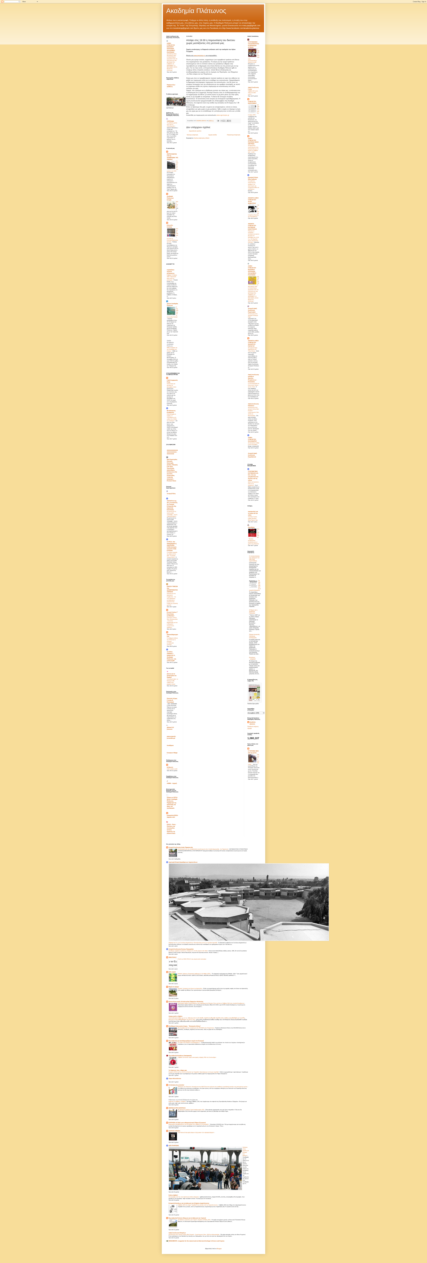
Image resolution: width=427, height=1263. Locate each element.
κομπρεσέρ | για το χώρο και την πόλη (253, 513)
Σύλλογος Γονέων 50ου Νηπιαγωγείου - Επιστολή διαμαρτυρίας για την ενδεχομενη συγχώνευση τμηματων (172, 622)
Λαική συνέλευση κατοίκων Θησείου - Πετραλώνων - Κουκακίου (253, 378)
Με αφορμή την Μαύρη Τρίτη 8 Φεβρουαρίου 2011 (191, 1109)
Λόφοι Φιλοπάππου (175, 1078)
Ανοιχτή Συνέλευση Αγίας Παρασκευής (181, 847)
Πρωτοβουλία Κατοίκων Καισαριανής (180, 1055)
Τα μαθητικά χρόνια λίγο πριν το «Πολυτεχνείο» (172, 124)
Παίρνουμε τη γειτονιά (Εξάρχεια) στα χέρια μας (183, 1100)
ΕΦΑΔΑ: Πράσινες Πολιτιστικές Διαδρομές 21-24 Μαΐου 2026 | (194, 973)
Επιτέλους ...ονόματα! (252, 658)
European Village (172, 753)
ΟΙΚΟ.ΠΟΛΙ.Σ (172, 957)
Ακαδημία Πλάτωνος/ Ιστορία (170, 198)
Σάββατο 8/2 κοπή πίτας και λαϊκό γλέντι (253, 92)
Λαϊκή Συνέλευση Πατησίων (177, 1233)
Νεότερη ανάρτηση (192, 135)
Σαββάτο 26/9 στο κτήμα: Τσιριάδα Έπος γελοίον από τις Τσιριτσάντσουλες (198, 1205)
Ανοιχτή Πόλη (171, 493)
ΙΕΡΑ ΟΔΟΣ (172, 972)
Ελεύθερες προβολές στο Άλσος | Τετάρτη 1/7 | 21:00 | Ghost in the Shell (188, 950)
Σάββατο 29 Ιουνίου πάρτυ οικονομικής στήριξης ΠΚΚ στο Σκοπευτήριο (197, 1057)
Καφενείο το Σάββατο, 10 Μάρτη (177, 1101)
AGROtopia (170, 121)
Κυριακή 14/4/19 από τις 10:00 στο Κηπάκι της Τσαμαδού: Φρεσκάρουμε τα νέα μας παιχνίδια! (194, 1072)
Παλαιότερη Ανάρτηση (233, 135)
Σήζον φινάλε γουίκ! (172, 769)
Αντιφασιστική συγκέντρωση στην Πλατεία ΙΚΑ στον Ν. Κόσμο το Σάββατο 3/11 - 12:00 (253, 149)
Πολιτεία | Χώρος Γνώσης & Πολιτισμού (172, 700)
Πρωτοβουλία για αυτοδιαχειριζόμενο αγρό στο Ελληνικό (186, 1041)
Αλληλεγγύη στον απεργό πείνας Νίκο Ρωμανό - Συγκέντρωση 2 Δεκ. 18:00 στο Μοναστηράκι (194, 1234)
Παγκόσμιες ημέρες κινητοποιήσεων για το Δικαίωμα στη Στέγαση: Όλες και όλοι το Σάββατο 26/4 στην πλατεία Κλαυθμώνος (211, 1003)
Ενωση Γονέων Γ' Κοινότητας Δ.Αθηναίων (172, 614)
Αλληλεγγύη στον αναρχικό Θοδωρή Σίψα (253, 315)
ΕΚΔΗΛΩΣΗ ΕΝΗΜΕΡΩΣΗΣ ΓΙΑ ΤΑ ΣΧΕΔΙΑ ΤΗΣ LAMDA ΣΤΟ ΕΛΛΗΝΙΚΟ (189, 1124)
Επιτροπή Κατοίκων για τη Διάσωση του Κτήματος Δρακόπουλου (189, 1203)
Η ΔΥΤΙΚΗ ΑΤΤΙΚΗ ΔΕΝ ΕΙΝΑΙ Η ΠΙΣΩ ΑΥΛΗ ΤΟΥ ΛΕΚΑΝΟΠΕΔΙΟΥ (196, 1132)
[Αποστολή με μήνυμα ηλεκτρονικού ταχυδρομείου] (222, 121)
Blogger (219, 1248)
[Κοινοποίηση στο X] (226, 121)
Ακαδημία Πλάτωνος (196, 10)
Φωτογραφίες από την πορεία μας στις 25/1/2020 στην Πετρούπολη (196, 1028)
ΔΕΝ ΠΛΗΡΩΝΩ (174, 1145)
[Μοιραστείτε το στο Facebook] (228, 121)
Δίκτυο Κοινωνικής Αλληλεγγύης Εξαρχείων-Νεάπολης (186, 1001)
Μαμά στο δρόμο (174, 987)
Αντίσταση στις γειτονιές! (176, 1085)
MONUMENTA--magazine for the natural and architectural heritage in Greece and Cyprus (196, 1241)
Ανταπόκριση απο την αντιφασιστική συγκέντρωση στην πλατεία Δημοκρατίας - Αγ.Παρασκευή (203, 849)
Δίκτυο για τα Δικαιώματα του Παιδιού (171, 675)
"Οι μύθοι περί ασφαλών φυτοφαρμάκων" (189, 1042)
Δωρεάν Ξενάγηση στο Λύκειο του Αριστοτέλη (190, 988)
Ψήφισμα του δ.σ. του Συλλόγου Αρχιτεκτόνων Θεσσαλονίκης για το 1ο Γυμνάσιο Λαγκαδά (193, 942)
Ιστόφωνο (170, 767)
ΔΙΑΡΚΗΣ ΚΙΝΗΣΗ (174, 1131)
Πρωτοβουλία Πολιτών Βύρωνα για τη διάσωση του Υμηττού (187, 1218)
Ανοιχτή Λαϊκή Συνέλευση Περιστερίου (252, 310)
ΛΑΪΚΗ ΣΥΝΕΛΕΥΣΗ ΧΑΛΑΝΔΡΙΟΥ (252, 439)
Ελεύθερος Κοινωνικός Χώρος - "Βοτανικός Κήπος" (185, 1026)
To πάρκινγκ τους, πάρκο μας (178, 1070)
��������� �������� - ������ (172, 452)
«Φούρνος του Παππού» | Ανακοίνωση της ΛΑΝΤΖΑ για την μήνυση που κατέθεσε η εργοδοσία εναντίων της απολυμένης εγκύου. (213, 1086)
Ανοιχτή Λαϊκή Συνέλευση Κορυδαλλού (252, 455)
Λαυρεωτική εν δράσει (175, 1016)
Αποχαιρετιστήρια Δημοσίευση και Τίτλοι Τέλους (252, 349)
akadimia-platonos (253, 723)
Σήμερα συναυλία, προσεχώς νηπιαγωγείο (254, 636)
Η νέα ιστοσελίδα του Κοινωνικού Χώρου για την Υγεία (253, 385)
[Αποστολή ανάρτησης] (218, 120)
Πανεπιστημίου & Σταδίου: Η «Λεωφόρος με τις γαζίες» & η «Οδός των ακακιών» (172, 417)
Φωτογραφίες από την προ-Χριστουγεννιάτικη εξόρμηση (184, 1197)
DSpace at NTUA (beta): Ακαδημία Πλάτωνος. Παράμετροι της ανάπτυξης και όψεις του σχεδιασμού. (172, 803)
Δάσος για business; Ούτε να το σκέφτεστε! (253, 483)
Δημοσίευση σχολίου (195, 131)
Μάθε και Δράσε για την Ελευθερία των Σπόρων (172, 349)
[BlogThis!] (224, 121)
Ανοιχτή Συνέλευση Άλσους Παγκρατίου (181, 949)
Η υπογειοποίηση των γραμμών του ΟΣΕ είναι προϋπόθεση (254, 558)
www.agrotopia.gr (200, 55)
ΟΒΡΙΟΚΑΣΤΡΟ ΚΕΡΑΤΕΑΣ (177, 1108)
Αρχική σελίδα (212, 135)
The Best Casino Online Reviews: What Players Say (253, 518)
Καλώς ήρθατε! (173, 1195)
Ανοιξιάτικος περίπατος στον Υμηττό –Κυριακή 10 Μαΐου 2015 (194, 1219)
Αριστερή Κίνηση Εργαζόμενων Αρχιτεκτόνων (183, 862)
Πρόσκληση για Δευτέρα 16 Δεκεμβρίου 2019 (171, 385)
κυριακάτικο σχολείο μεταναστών (170, 271)
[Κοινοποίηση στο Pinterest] (230, 121)
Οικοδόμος (251, 527)
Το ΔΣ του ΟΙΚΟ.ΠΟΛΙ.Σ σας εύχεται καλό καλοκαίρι (192, 959)
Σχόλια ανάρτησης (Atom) (201, 138)
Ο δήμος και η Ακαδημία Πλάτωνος (253, 611)
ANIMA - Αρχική (172, 783)
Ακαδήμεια (170, 745)
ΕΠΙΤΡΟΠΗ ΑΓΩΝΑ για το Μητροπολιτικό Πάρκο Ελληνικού (187, 1122)
